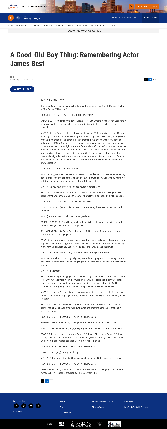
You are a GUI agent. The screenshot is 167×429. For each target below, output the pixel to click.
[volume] (18, 18)
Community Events (53, 25)
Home (10, 25)
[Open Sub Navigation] (28, 25)
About (113, 25)
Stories (35, 25)
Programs (21, 25)
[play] (11, 17)
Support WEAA (98, 25)
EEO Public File (65, 413)
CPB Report (128, 402)
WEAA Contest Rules (78, 25)
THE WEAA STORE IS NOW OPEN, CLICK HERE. (83, 31)
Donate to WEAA (148, 6)
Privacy (63, 407)
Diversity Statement (100, 407)
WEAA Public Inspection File (102, 402)
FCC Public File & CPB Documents (137, 407)
